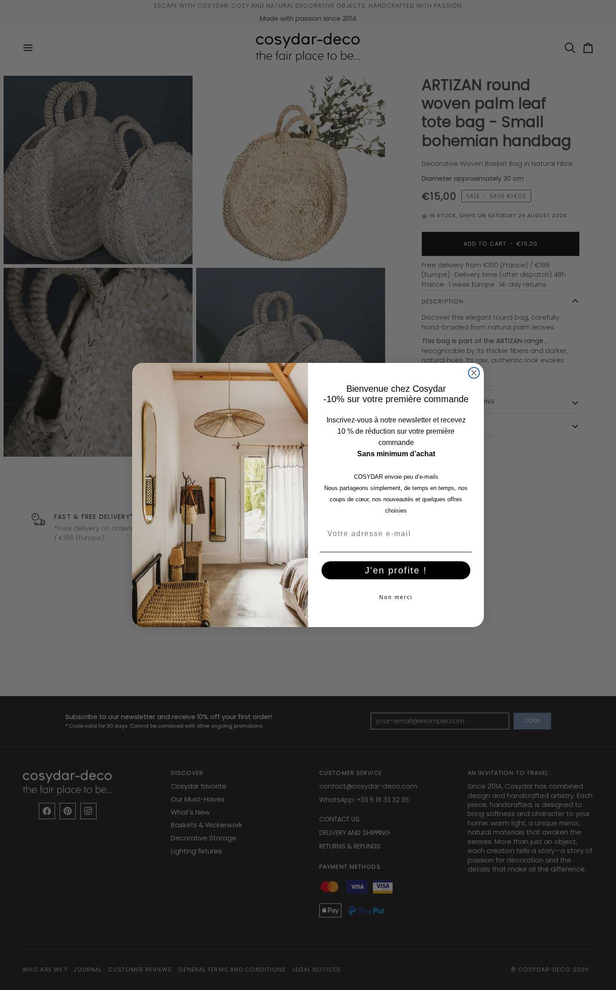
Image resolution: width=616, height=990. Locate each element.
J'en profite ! (396, 570)
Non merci (396, 597)
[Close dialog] (474, 372)
